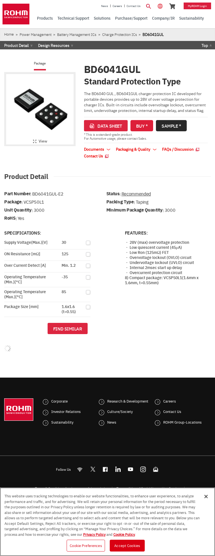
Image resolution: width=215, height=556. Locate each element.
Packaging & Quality (133, 149)
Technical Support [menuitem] (73, 18)
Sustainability (62, 421)
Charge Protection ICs (119, 34)
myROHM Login (197, 6)
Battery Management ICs (76, 34)
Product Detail (16, 45)
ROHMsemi (92, 469)
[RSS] (79, 469)
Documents (94, 149)
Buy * (142, 126)
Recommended (136, 193)
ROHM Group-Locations (182, 421)
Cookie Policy (124, 534)
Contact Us (134, 5)
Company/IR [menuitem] (163, 18)
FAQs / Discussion (178, 149)
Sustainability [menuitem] (191, 18)
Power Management (36, 34)
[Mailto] (155, 469)
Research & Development (127, 400)
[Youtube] (130, 469)
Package (40, 63)
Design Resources (53, 45)
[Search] (148, 5)
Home (9, 34)
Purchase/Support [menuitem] (131, 18)
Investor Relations (66, 411)
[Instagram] (143, 469)
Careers (117, 5)
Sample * (171, 126)
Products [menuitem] (45, 18)
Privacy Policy (94, 534)
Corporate (59, 400)
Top (205, 45)
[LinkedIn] (117, 469)
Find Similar (67, 328)
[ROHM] (16, 14)
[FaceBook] (105, 469)
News (104, 5)
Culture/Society (120, 411)
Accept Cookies (127, 545)
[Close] (206, 496)
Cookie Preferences (86, 545)
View (43, 141)
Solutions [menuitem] (102, 18)
